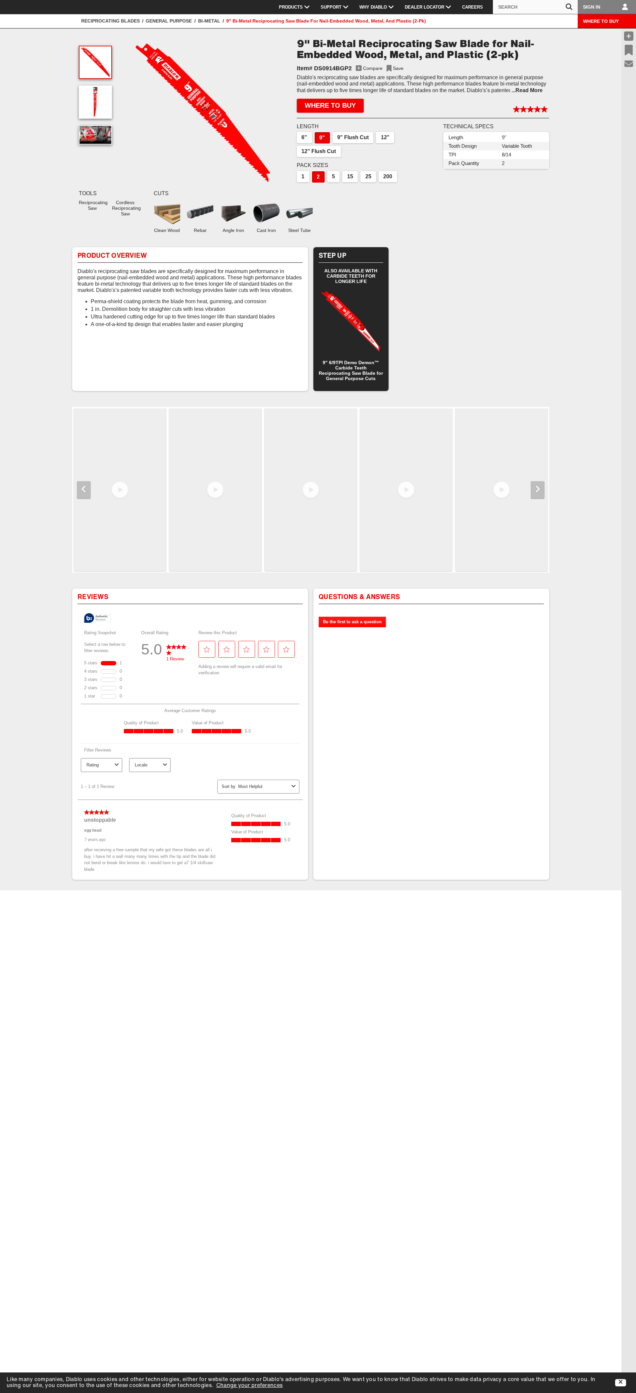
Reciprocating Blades (110, 21)
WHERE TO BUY (601, 21)
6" (304, 137)
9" (322, 137)
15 (350, 176)
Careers (472, 7)
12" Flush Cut (318, 151)
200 (387, 176)
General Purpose (169, 21)
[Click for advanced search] (569, 7)
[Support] (628, 64)
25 (368, 176)
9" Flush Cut (353, 137)
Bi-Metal (209, 21)
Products (291, 7)
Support (331, 7)
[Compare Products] (628, 36)
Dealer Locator (424, 7)
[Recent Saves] (628, 50)
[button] (202, 112)
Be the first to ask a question (352, 621)
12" (385, 137)
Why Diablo (373, 7)
